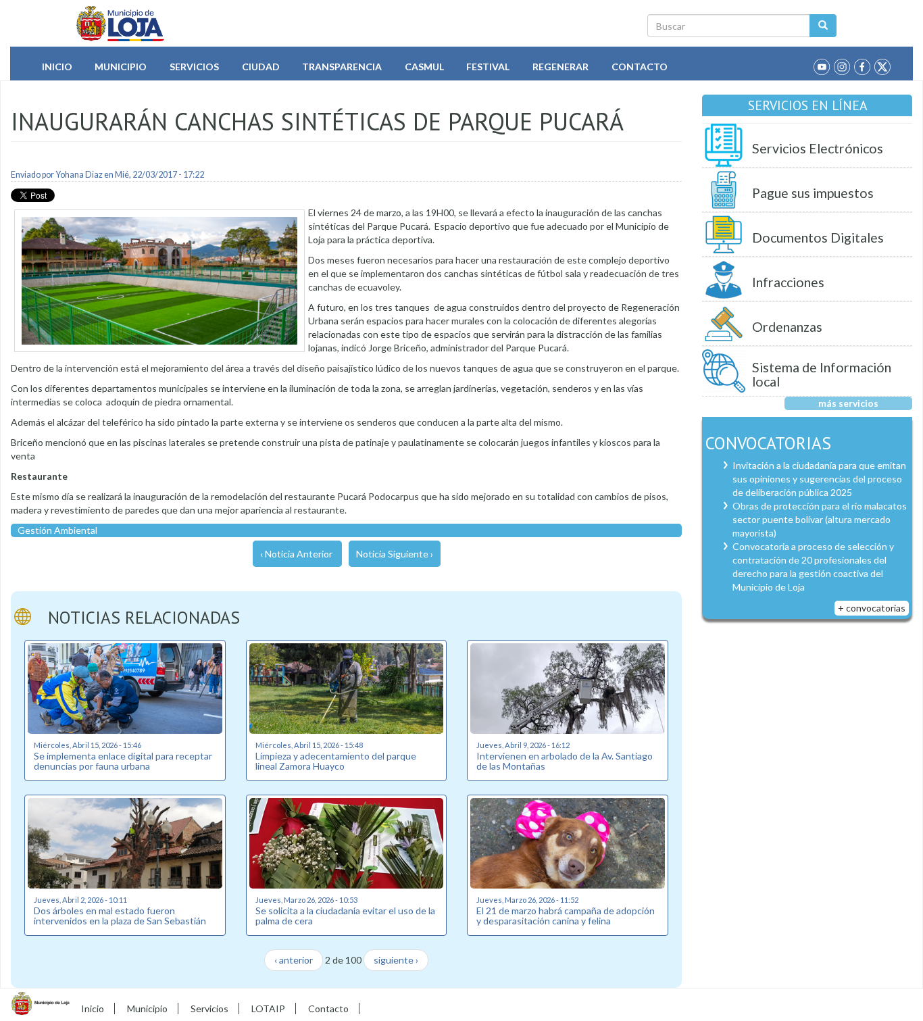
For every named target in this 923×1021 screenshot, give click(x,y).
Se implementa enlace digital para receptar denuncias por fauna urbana (123, 761)
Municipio (121, 66)
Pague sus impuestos (813, 193)
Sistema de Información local (821, 374)
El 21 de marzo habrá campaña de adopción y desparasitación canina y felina (565, 915)
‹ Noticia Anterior (296, 553)
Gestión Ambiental (57, 530)
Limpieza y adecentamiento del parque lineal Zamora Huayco (335, 761)
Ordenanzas (787, 326)
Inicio (57, 66)
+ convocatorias (871, 608)
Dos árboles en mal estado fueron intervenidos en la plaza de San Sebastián (120, 915)
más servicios (848, 403)
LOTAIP (268, 1008)
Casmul (424, 66)
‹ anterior (293, 960)
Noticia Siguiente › (394, 553)
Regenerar (560, 66)
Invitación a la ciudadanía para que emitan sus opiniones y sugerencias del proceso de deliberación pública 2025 (819, 478)
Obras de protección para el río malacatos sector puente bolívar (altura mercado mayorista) (819, 519)
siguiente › (396, 960)
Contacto (640, 66)
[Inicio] (120, 23)
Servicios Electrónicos (817, 148)
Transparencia (342, 66)
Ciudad (261, 66)
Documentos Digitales (818, 237)
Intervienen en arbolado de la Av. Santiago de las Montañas (564, 761)
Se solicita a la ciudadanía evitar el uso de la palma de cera (345, 915)
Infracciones (788, 282)
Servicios (194, 66)
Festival (487, 66)
